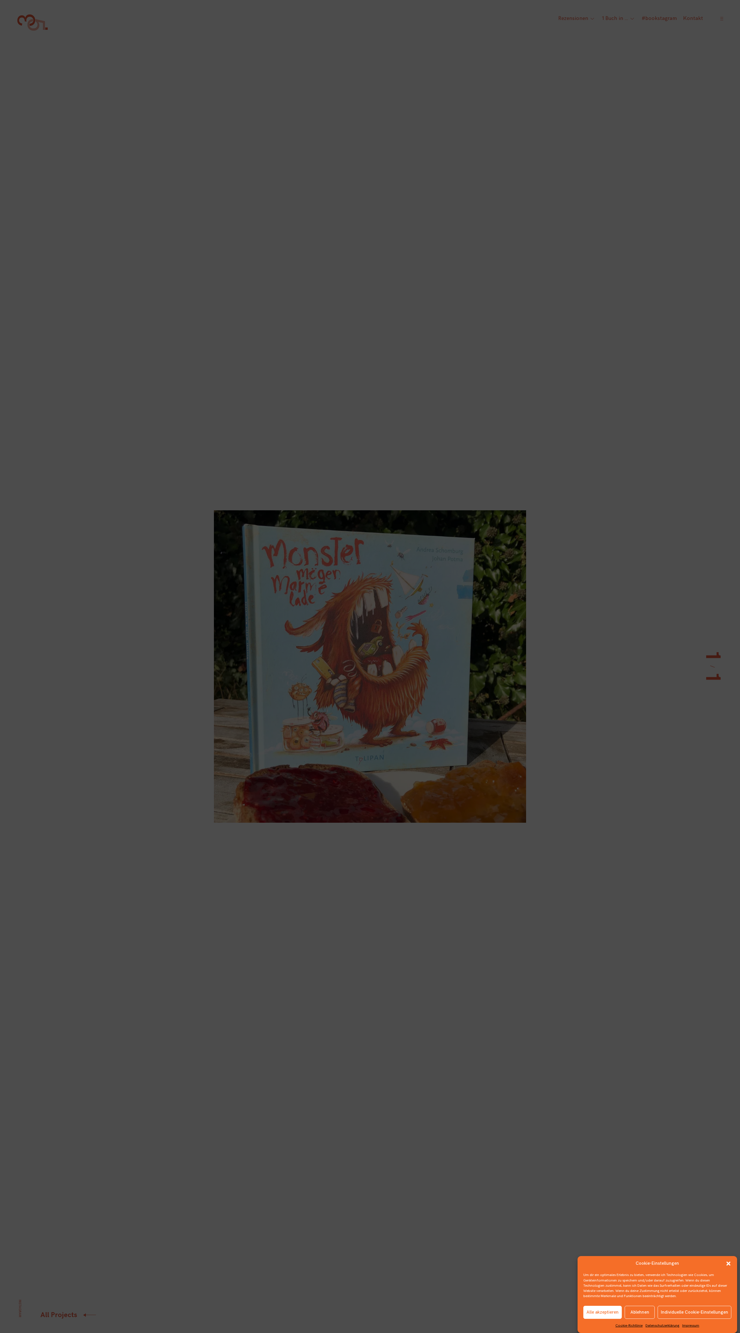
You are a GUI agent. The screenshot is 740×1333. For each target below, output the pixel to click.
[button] (728, 1263)
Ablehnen (639, 1312)
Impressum (690, 1325)
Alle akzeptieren (603, 1312)
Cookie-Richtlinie (629, 1325)
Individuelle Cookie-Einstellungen (694, 1312)
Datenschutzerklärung (662, 1325)
